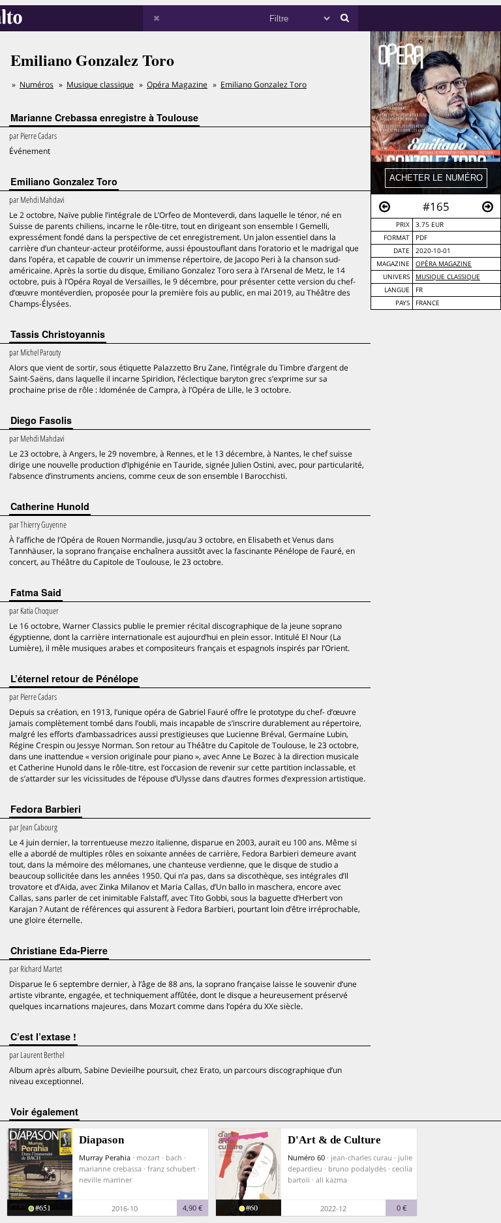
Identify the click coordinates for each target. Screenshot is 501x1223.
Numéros (36, 84)
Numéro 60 (306, 1157)
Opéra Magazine (444, 264)
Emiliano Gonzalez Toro (263, 84)
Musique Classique (448, 277)
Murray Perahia (104, 1157)
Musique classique (100, 84)
